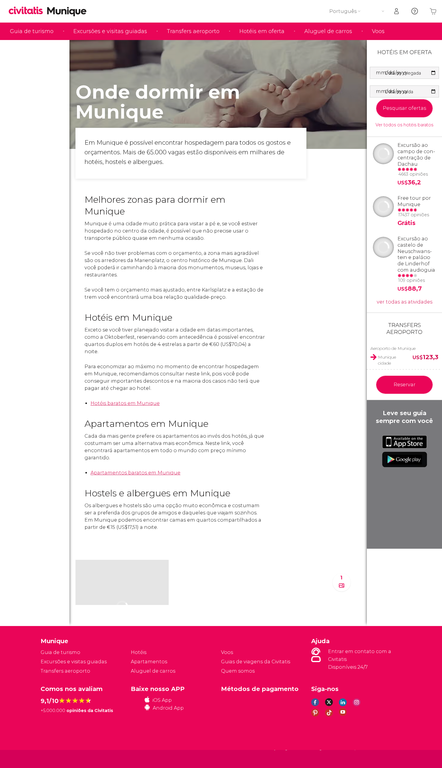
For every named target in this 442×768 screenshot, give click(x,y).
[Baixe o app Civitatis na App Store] (404, 442)
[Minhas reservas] (397, 11)
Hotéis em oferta (261, 31)
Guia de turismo (32, 31)
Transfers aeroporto (193, 31)
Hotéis (138, 652)
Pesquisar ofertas (404, 108)
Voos (378, 31)
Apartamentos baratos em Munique (135, 473)
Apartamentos (149, 662)
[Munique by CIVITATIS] (28, 11)
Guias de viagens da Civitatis (255, 662)
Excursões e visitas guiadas (110, 31)
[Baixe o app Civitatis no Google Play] (404, 459)
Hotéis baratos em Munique (125, 403)
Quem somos (238, 671)
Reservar (405, 384)
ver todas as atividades (404, 302)
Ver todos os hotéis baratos (404, 125)
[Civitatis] (56, 758)
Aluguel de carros (328, 31)
